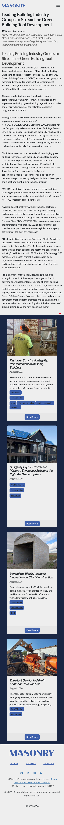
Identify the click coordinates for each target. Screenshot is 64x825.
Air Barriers (15, 495)
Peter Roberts (16, 602)
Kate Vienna (15, 392)
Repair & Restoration (45, 403)
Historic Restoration (26, 403)
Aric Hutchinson (17, 485)
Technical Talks (17, 398)
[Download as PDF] (60, 313)
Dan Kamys (19, 31)
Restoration (15, 407)
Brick (13, 403)
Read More (32, 416)
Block (13, 613)
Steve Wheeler (17, 709)
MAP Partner (16, 714)
